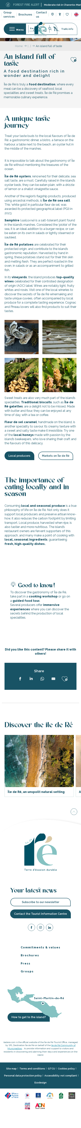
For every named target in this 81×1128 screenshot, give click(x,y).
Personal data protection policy (23, 1075)
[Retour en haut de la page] (74, 811)
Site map (11, 1068)
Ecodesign (40, 1082)
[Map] (52, 15)
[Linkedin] (49, 928)
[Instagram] (40, 928)
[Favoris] (67, 14)
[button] (76, 14)
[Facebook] (31, 928)
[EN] (76, 14)
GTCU (51, 1068)
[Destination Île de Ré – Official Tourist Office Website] (40, 29)
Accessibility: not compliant (60, 1075)
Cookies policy (66, 1068)
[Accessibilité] (60, 14)
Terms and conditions (32, 1068)
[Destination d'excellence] (27, 1095)
